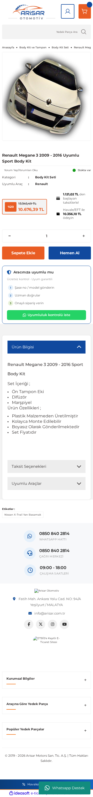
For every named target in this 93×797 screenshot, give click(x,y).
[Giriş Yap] (68, 11)
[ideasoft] (19, 793)
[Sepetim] (85, 11)
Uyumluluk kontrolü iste (49, 315)
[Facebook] (28, 624)
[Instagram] (52, 624)
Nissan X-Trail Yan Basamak (22, 514)
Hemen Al (70, 252)
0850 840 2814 (54, 550)
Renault (41, 184)
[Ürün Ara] (84, 32)
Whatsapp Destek (68, 788)
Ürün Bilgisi (23, 346)
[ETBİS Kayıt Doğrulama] (46, 649)
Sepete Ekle (23, 252)
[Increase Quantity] (83, 236)
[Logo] (46, 591)
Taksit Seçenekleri (29, 466)
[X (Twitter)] (40, 624)
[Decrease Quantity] (9, 236)
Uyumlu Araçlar (27, 483)
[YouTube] (64, 624)
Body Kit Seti (45, 177)
